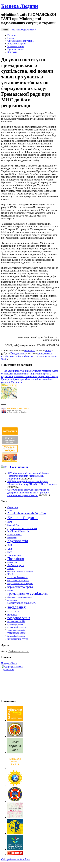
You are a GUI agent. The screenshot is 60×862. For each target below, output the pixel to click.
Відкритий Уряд (13, 525)
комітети (13, 611)
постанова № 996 (16, 621)
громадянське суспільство (27, 593)
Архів (4, 651)
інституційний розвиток (16, 636)
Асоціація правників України (26, 513)
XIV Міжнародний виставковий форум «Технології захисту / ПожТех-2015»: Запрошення (28, 476)
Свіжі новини (19, 467)
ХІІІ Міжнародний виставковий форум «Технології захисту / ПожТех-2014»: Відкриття (32, 483)
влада (10, 590)
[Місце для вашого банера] (15, 768)
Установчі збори (15, 46)
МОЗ (10, 548)
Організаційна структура (20, 40)
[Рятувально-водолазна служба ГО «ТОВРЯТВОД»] (15, 801)
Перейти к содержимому (23, 29)
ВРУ (10, 521)
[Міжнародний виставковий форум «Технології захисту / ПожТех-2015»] (15, 752)
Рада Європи (12, 562)
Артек (9, 510)
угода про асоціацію (16, 630)
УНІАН (10, 568)
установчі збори (16, 632)
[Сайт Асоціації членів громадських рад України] (15, 849)
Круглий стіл (17, 541)
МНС (11, 545)
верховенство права (20, 586)
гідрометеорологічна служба (19, 597)
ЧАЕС (10, 574)
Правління (15, 559)
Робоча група (15, 565)
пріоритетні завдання (16, 627)
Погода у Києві (9, 663)
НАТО (9, 552)
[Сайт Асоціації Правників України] (15, 833)
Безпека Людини (19, 6)
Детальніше (8, 669)
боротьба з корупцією (18, 580)
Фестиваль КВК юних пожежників (20, 571)
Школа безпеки (17, 577)
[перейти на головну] (15, 720)
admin (48, 350)
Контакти (12, 52)
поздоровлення (18, 618)
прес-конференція (15, 624)
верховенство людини (20, 583)
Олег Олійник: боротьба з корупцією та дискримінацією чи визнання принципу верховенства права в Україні (28, 492)
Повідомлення (18, 353)
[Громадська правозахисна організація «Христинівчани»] (15, 785)
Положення (41, 356)
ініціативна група (17, 638)
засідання (16, 606)
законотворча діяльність (21, 602)
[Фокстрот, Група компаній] (15, 854)
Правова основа (15, 49)
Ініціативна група (16, 43)
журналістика (12, 600)
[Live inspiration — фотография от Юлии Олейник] (15, 817)
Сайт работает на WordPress (15, 859)
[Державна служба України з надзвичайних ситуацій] (15, 736)
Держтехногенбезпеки (22, 528)
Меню (5, 30)
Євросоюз (12, 507)
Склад (10, 38)
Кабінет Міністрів (24, 356)
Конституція (11, 537)
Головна (11, 35)
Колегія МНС (14, 534)
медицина (12, 614)
